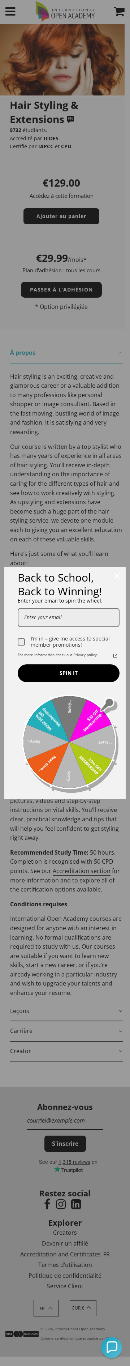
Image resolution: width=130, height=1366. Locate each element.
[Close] (117, 575)
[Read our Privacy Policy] (115, 655)
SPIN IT (69, 672)
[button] (111, 1347)
